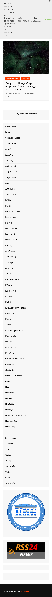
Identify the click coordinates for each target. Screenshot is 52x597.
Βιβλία (8, 200)
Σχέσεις (8, 449)
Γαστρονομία (10, 217)
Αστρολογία (10, 189)
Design (8, 132)
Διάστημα (25, 78)
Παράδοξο (9, 393)
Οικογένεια (10, 364)
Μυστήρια (9, 353)
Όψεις (7, 381)
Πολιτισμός (10, 427)
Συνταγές (9, 444)
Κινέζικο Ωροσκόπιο (14, 330)
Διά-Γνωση (10, 251)
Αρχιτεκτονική (11, 178)
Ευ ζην (8, 319)
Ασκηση (8, 183)
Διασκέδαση (10, 257)
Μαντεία (8, 342)
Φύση (7, 478)
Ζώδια (8, 325)
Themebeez (25, 591)
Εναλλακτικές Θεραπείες (15, 308)
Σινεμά (8, 432)
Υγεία (7, 472)
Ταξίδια (8, 455)
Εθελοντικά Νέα (12, 280)
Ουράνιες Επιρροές (13, 376)
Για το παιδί (10, 234)
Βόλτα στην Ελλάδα (13, 211)
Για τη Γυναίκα (11, 228)
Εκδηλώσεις (10, 291)
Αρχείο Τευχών (11, 172)
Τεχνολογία (10, 466)
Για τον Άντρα (11, 240)
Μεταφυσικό (10, 347)
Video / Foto (10, 143)
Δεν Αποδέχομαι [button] (36, 19)
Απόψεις (9, 160)
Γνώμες (8, 245)
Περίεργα (9, 410)
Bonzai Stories (11, 127)
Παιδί (7, 387)
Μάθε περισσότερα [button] (23, 19)
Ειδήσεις (9, 285)
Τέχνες (8, 461)
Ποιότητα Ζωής (11, 421)
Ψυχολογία (10, 483)
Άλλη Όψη (9, 155)
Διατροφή (9, 268)
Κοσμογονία (10, 336)
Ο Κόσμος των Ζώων (14, 359)
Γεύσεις (8, 223)
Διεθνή (8, 274)
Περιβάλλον (10, 404)
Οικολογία (9, 370)
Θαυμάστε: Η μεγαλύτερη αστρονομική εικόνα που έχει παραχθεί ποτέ (20, 86)
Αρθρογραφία (11, 166)
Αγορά (8, 149)
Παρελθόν (9, 398)
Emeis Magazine (14, 93)
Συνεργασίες (10, 438)
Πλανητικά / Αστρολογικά (15, 415)
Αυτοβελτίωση (11, 195)
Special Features (13, 78)
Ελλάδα (8, 296)
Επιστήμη (9, 313)
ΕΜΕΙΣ (8, 302)
